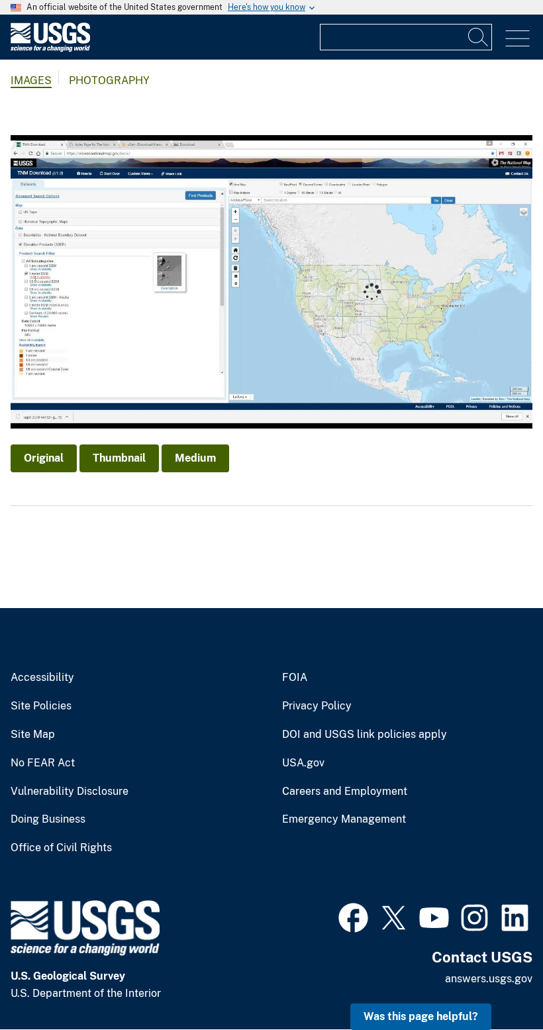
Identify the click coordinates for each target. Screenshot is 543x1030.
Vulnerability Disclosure (69, 792)
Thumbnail (119, 458)
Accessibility (42, 678)
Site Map (33, 735)
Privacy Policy (317, 706)
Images (31, 80)
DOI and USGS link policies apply (364, 735)
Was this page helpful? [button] (421, 1016)
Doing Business (48, 819)
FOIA (294, 678)
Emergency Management (344, 819)
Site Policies (41, 706)
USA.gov (303, 763)
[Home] (50, 48)
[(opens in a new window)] (353, 916)
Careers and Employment (344, 792)
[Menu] (517, 38)
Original (44, 458)
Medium (195, 458)
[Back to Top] (495, 982)
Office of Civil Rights (61, 848)
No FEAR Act (43, 763)
